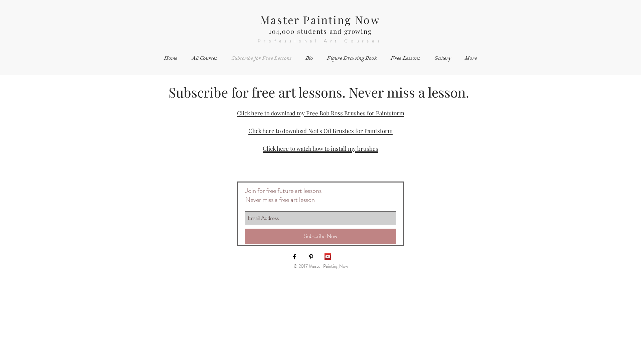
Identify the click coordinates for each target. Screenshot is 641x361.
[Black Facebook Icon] (294, 256)
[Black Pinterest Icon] (311, 256)
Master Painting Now (320, 19)
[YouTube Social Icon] (328, 256)
